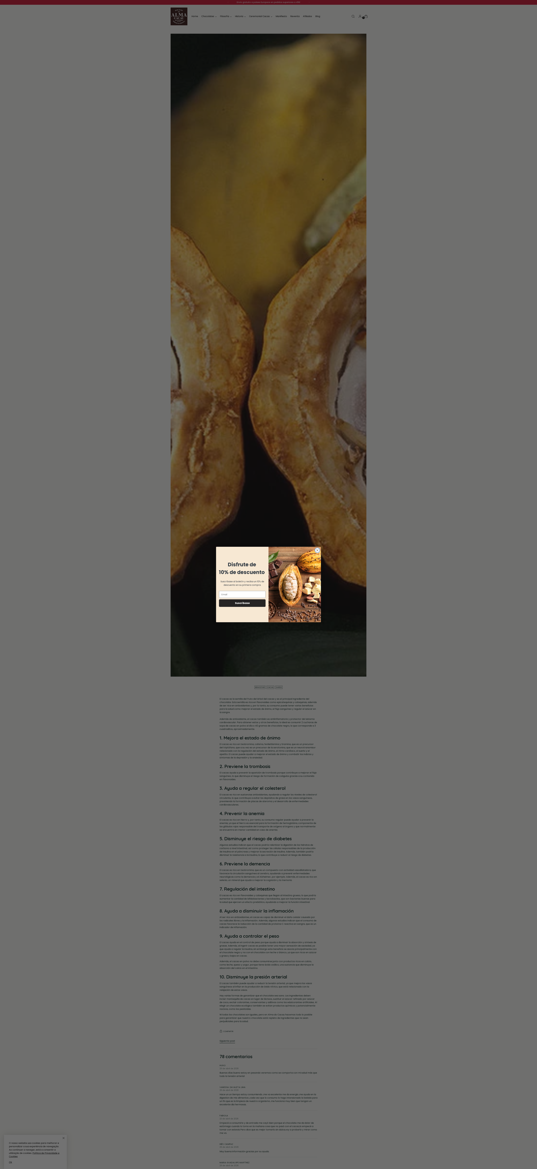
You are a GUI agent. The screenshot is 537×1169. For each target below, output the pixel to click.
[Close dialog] (317, 550)
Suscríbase (242, 603)
